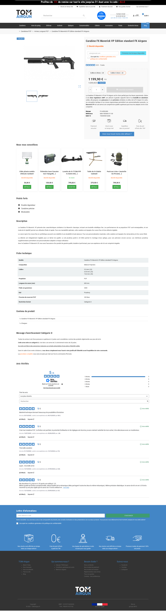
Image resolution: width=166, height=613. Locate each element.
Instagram (124, 569)
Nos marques (27, 567)
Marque (88, 111)
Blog (24, 574)
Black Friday (27, 565)
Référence (89, 113)
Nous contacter (89, 565)
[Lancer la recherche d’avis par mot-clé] (147, 401)
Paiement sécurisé (105, 6)
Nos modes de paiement (91, 567)
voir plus (66, 487)
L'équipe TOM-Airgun (62, 565)
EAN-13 (88, 116)
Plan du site (26, 572)
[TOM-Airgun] (24, 14)
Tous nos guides (89, 574)
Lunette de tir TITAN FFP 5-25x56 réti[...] (72, 173)
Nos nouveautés (28, 569)
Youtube (123, 567)
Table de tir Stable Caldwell (94, 173)
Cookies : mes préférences (92, 576)
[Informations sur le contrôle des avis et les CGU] (62, 384)
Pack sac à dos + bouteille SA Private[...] (116, 173)
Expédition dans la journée (86, 6)
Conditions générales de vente (65, 567)
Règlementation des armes (92, 572)
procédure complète (26, 354)
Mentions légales (61, 569)
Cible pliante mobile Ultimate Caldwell (27, 173)
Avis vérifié (145, 408)
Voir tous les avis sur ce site (51, 388)
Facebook (124, 565)
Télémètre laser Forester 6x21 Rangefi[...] (49, 173)
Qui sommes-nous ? (142, 6)
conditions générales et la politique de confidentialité (44, 523)
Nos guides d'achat (123, 6)
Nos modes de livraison (91, 569)
